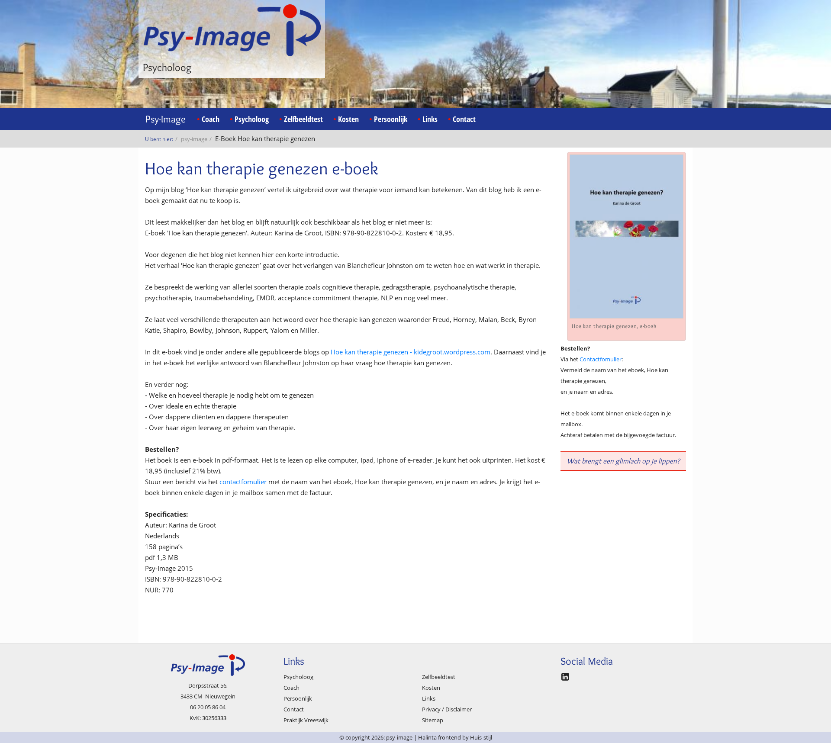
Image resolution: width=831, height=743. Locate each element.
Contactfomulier (601, 359)
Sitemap (432, 720)
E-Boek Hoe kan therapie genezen (265, 138)
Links (430, 119)
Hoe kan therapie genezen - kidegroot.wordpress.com (410, 351)
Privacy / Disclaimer (447, 709)
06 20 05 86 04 (207, 707)
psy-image (194, 139)
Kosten (348, 119)
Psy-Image (165, 119)
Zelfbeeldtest (303, 119)
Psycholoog (252, 119)
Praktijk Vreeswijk (306, 720)
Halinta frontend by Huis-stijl (455, 737)
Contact (464, 119)
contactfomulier (243, 481)
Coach (210, 119)
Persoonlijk (390, 119)
